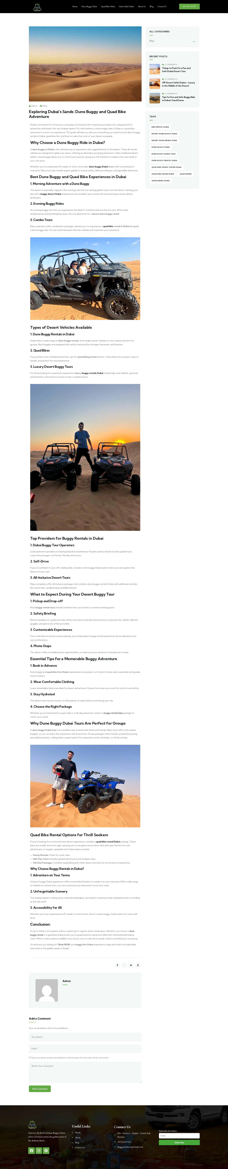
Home (74, 6)
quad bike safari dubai (163, 174)
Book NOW (64, 944)
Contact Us (162, 6)
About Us (142, 6)
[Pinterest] (46, 1150)
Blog (152, 6)
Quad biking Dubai (161, 181)
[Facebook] (31, 1150)
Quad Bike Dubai (108, 6)
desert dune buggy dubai (164, 134)
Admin (34, 106)
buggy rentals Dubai (92, 373)
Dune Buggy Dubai (89, 6)
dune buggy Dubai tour (163, 154)
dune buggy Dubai (98, 166)
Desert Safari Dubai (126, 6)
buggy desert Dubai (51, 194)
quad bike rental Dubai (108, 841)
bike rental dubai (160, 127)
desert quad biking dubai (164, 140)
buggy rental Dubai (113, 713)
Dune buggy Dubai (161, 147)
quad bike (108, 226)
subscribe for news (168, 1131)
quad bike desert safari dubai (167, 167)
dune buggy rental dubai (164, 160)
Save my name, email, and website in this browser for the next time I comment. (70, 1057)
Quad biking (186, 174)
